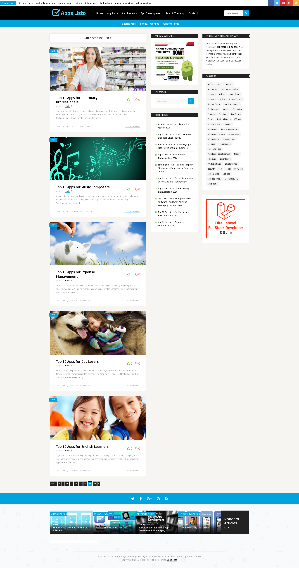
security (211, 169)
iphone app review (124, 3)
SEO (220, 169)
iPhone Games (229, 139)
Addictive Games (215, 84)
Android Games (235, 99)
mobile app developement (219, 154)
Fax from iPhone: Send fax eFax (112, 527)
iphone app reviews (216, 134)
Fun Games (236, 114)
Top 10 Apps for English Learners (82, 447)
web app (226, 174)
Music (236, 154)
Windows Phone (171, 24)
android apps (64, 3)
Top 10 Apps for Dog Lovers (77, 362)
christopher (143, 525)
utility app (238, 169)
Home (99, 13)
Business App (214, 109)
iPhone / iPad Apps (149, 24)
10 (67, 484)
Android (229, 84)
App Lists (112, 13)
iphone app (213, 129)
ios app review (26, 3)
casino (226, 109)
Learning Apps (225, 144)
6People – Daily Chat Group (195, 527)
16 (76, 484)
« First (53, 484)
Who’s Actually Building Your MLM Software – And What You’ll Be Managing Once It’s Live (174, 202)
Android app (106, 3)
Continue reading (132, 126)
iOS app (237, 119)
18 (85, 484)
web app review (143, 3)
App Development (151, 13)
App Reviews (129, 13)
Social (228, 169)
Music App (212, 159)
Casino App (237, 109)
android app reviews (216, 94)
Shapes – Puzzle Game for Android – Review (70, 529)
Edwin (67, 106)
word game (213, 184)
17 (80, 484)
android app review (45, 3)
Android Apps (129, 24)
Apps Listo (172, 560)
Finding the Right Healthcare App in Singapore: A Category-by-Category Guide (175, 168)
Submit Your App (175, 13)
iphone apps (91, 3)
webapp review (231, 179)
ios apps (228, 124)
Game (210, 119)
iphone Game (213, 139)
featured (78, 3)
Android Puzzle (214, 104)
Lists (53, 51)
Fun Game (223, 114)
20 (95, 484)
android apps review (216, 99)
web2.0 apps (213, 174)
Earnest (99, 525)
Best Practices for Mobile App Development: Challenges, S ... (154, 529)
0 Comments (87, 126)
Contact (193, 13)
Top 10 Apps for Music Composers (83, 187)
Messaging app (214, 149)
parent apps (225, 159)
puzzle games (231, 164)
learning (211, 144)
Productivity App (214, 164)
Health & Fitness (224, 119)
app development (231, 104)
